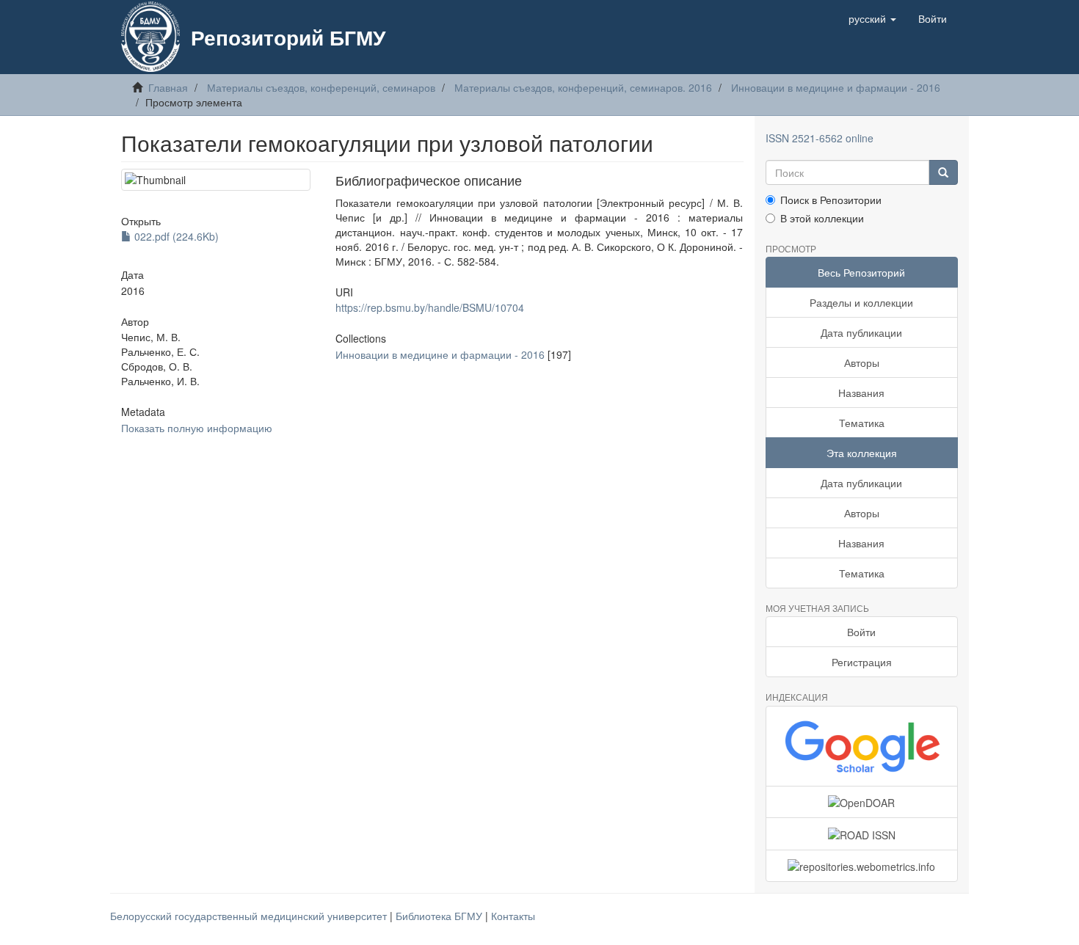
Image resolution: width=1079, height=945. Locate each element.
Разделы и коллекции (861, 302)
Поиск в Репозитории (831, 199)
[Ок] (943, 172)
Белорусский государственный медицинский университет (250, 915)
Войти (861, 631)
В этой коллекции (822, 218)
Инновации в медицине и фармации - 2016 (835, 87)
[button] (872, 18)
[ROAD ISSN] (862, 833)
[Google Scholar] (862, 746)
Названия (861, 392)
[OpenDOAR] (862, 802)
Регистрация (862, 661)
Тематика (861, 422)
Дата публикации (861, 332)
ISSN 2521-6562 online (819, 138)
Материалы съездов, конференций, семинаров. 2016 (583, 87)
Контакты (513, 915)
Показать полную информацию (196, 427)
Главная (168, 87)
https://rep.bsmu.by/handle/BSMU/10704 (429, 307)
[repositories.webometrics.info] (862, 866)
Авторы (861, 362)
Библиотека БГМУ (440, 915)
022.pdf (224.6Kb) (175, 236)
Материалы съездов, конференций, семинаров (321, 87)
